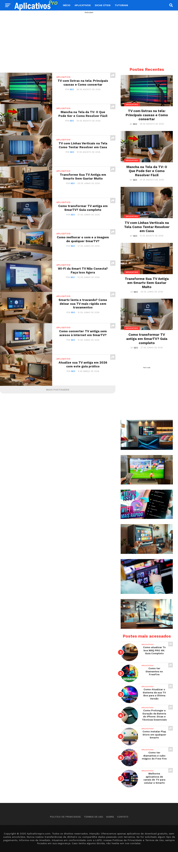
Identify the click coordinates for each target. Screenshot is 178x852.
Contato (122, 816)
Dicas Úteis (103, 5)
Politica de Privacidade (65, 816)
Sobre (110, 816)
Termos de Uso (93, 816)
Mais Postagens (57, 389)
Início (66, 5)
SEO (72, 89)
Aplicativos (83, 5)
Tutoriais (121, 5)
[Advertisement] (89, 37)
